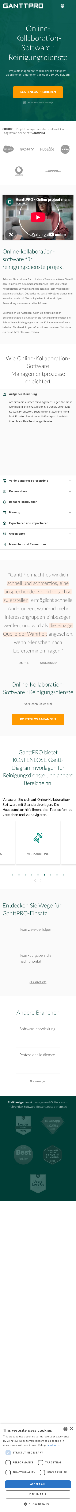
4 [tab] (32, 874)
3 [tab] (25, 874)
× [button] (71, 1428)
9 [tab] (63, 874)
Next (41, 880)
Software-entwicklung (37, 1029)
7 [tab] (51, 874)
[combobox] (65, 1429)
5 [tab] (38, 874)
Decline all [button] (37, 1494)
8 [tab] (57, 874)
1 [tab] (13, 874)
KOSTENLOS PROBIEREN (38, 92)
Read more (53, 1445)
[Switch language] (62, 5)
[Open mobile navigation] (70, 5)
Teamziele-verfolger (35, 930)
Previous (34, 880)
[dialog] (38, 1468)
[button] (38, 1504)
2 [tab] (19, 874)
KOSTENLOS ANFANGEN (38, 719)
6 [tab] (44, 874)
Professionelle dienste (37, 1055)
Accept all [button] (38, 1484)
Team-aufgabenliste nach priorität (35, 958)
